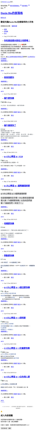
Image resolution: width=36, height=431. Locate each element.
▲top (2, 70)
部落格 (6, 31)
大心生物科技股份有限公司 (15, 56)
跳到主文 (3, 17)
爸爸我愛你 (9, 77)
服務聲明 (18, 408)
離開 (10, 428)
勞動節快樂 (9, 255)
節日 (12, 67)
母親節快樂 (9, 223)
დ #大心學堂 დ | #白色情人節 (17, 377)
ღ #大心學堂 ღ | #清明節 (15, 318)
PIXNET (8, 406)
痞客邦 (15, 64)
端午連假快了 (10, 125)
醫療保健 (14, 26)
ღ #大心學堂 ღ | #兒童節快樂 (17, 348)
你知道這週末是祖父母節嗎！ (17, 40)
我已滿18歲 (4, 428)
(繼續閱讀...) (4, 60)
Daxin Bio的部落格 (12, 13)
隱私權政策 (29, 406)
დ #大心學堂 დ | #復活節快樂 (17, 287)
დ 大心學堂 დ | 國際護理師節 (17, 186)
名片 (5, 33)
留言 (19, 64)
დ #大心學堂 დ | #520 (13, 156)
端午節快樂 (9, 98)
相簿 (5, 29)
